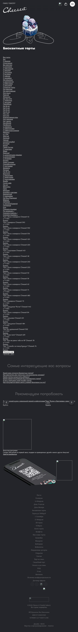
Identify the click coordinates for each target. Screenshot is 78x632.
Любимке (6, 202)
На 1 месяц (7, 121)
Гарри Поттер (8, 147)
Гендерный (7, 205)
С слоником (7, 67)
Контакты (39, 574)
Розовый (6, 144)
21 (12, 354)
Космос (6, 160)
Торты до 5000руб (39, 513)
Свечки (39, 556)
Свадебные (7, 104)
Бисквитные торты (39, 510)
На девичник (7, 89)
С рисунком (7, 85)
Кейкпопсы (39, 547)
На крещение (8, 80)
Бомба (5, 181)
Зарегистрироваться (10, 454)
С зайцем (6, 76)
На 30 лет (6, 172)
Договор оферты (39, 581)
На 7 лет (6, 114)
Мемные (6, 200)
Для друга (6, 93)
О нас (39, 571)
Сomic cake (7, 183)
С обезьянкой (8, 69)
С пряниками (8, 196)
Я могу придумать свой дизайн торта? (17, 381)
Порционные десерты (39, 550)
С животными (8, 177)
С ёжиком (6, 61)
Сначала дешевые (10, 209)
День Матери (39, 507)
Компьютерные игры (10, 117)
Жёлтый (6, 136)
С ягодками (7, 159)
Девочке (6, 95)
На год (5, 185)
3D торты (39, 523)
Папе (5, 189)
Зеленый (6, 138)
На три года (7, 99)
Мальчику (6, 187)
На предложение (9, 91)
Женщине (6, 97)
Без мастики (7, 65)
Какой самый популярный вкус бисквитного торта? (22, 379)
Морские (6, 190)
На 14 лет (6, 108)
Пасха (39, 495)
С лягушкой (7, 72)
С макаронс (7, 127)
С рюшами (7, 102)
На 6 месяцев (8, 119)
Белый (5, 146)
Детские (6, 170)
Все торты (6, 57)
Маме (5, 151)
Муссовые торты (39, 535)
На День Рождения (10, 198)
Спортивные (7, 63)
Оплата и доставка (39, 565)
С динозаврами (9, 179)
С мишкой (7, 70)
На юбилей (7, 123)
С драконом (7, 100)
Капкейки (39, 538)
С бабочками (8, 84)
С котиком (7, 74)
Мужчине (6, 174)
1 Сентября (39, 517)
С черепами (7, 149)
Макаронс (39, 541)
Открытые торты (9, 87)
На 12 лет (6, 110)
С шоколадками (9, 157)
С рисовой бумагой (10, 204)
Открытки (39, 553)
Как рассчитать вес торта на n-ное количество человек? (23, 375)
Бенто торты (39, 529)
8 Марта (39, 526)
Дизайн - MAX (39, 624)
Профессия (7, 125)
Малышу (6, 132)
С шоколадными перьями (12, 155)
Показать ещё (8, 352)
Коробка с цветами (10, 192)
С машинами (8, 175)
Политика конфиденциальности (39, 577)
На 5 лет (6, 116)
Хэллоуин (39, 498)
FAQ (39, 568)
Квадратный (7, 194)
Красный (6, 153)
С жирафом (7, 78)
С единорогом (8, 82)
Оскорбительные (9, 164)
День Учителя (39, 504)
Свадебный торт (39, 562)
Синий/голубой (9, 142)
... (10, 354)
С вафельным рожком (11, 131)
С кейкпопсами (8, 129)
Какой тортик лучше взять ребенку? (16, 377)
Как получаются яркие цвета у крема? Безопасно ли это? (24, 382)
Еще (4, 207)
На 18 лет (6, 106)
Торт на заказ (39, 559)
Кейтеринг (39, 544)
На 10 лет (6, 112)
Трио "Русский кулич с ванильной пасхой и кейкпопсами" (24, 401)
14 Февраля (39, 501)
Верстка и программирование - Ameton (39, 626)
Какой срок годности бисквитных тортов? (18, 373)
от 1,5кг (6, 134)
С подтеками (8, 166)
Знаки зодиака (8, 162)
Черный (6, 140)
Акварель (6, 168)
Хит (4, 59)
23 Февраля (39, 520)
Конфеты (39, 532)
